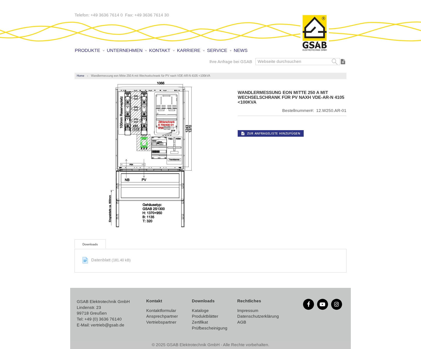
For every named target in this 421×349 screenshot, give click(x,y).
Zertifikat (200, 322)
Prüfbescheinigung (209, 328)
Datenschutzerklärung (258, 316)
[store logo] (314, 33)
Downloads (90, 244)
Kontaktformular (161, 310)
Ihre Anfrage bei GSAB (230, 61)
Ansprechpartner (162, 316)
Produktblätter (205, 316)
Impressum (247, 310)
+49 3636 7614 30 (151, 15)
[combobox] (297, 61)
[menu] (211, 50)
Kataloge (200, 310)
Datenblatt (101, 260)
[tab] (90, 243)
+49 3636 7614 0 (107, 15)
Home (80, 75)
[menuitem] (89, 50)
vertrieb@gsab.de (107, 325)
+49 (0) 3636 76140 (103, 319)
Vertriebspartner (161, 322)
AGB (241, 322)
